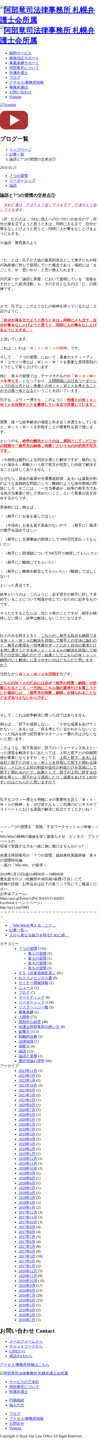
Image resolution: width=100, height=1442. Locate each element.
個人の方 (16, 1405)
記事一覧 (16, 154)
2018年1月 (27, 1207)
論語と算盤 (28, 1056)
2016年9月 (27, 1286)
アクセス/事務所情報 (26, 82)
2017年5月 (27, 1246)
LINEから (17, 1351)
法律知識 (26, 1041)
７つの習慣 (18, 176)
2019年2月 (27, 1149)
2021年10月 (28, 1085)
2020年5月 (27, 1120)
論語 (13, 185)
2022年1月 (27, 1080)
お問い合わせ (20, 92)
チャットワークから (26, 1346)
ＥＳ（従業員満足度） (37, 973)
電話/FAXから (21, 1356)
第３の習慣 (37, 958)
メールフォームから (26, 1341)
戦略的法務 (28, 1036)
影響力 (24, 1032)
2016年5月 (27, 1305)
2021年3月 (27, 1095)
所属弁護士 (18, 73)
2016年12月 (28, 1271)
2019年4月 (27, 1139)
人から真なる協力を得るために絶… (39, 935)
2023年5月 (27, 1076)
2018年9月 (27, 1173)
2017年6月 (27, 1242)
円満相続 (16, 1400)
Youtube (15, 97)
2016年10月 (28, 1281)
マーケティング (32, 997)
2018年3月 (27, 1198)
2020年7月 (27, 1110)
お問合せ (16, 1423)
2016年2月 (27, 1315)
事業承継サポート (24, 63)
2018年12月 (28, 1159)
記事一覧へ (18, 930)
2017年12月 (28, 1212)
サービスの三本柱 (24, 1382)
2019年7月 (27, 1129)
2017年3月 (27, 1256)
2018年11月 (28, 1163)
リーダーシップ (22, 181)
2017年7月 (27, 1237)
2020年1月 (27, 1124)
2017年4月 (27, 1251)
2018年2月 (27, 1203)
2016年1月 (27, 1320)
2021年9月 (27, 1090)
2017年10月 (28, 1222)
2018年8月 (27, 1178)
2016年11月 (28, 1276)
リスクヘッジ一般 (33, 1007)
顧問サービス (20, 53)
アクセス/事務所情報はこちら (24, 1365)
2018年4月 (27, 1193)
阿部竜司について (24, 68)
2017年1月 (27, 1266)
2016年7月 (27, 1295)
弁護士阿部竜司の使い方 (39, 1027)
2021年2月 (27, 1100)
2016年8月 (27, 1290)
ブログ (14, 78)
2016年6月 (27, 1300)
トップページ (20, 149)
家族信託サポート (24, 58)
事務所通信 (18, 87)
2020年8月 (27, 1105)
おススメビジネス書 (35, 978)
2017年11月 (28, 1217)
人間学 (24, 1017)
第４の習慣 (37, 963)
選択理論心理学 (32, 1061)
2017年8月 (27, 1232)
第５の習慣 (37, 968)
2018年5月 (27, 1188)
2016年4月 (27, 1310)
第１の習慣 (37, 953)
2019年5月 (27, 1134)
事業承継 (26, 1012)
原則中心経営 (30, 1022)
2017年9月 (27, 1227)
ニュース (26, 988)
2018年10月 (28, 1168)
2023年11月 (28, 1071)
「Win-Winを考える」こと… (32, 925)
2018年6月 (27, 1183)
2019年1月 (27, 1154)
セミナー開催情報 (33, 983)
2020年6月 (27, 1115)
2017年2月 (27, 1261)
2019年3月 (27, 1144)
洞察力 (24, 1046)
